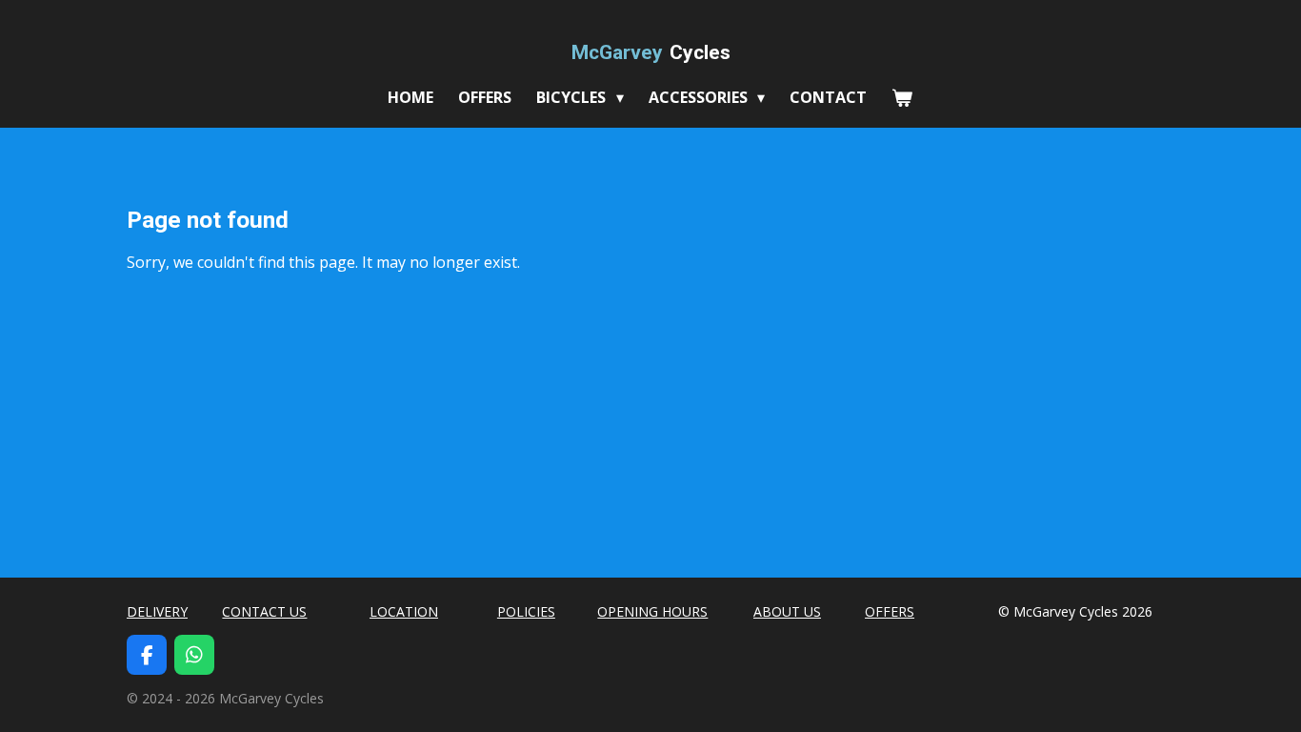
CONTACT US (264, 611)
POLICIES (526, 611)
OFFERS (889, 611)
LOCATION (404, 611)
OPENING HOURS (652, 611)
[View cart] (902, 97)
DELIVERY (157, 611)
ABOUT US (787, 611)
